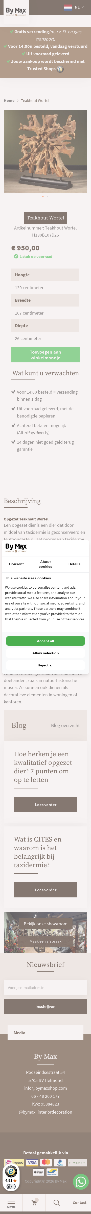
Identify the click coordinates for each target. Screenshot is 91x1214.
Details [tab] (74, 564)
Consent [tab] (16, 564)
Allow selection (45, 653)
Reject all (46, 665)
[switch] (11, 1186)
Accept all (45, 641)
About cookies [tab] (45, 564)
